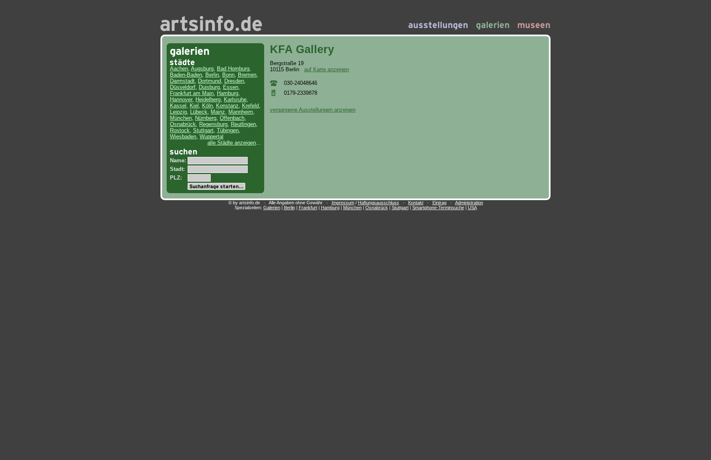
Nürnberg (205, 118)
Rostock (180, 130)
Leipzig (178, 112)
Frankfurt (308, 207)
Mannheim (240, 112)
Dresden (234, 81)
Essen (230, 87)
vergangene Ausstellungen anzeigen (313, 110)
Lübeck (198, 112)
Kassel (178, 106)
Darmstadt (182, 81)
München (181, 118)
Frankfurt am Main (192, 93)
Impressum (343, 202)
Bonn (228, 75)
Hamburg (227, 93)
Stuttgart (203, 130)
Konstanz (227, 106)
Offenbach (232, 118)
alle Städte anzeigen (231, 143)
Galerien (271, 207)
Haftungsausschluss (378, 202)
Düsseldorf (182, 87)
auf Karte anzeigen (326, 69)
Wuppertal (211, 136)
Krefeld (250, 106)
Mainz (218, 112)
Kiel (194, 106)
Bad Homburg (233, 68)
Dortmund (209, 81)
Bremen (247, 75)
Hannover (181, 99)
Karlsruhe (235, 99)
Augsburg (202, 68)
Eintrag (439, 202)
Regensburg (213, 124)
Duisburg (209, 87)
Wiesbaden (183, 136)
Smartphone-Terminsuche (438, 207)
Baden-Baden (186, 75)
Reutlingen (243, 124)
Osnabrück (183, 124)
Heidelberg (208, 99)
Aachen (179, 68)
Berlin (212, 75)
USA (472, 207)
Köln (207, 106)
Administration (469, 202)
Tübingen (228, 130)
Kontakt (415, 202)
